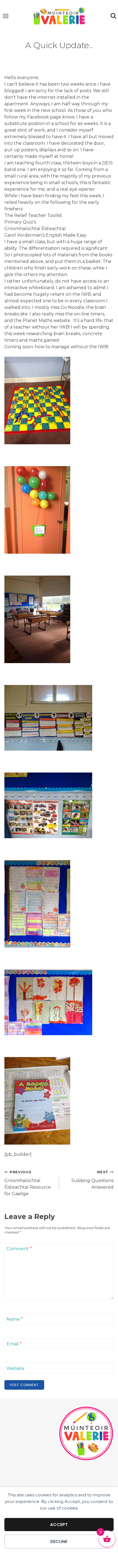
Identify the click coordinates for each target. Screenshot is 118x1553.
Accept (59, 1524)
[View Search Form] (113, 16)
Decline (59, 1541)
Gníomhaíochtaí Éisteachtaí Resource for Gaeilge (27, 1183)
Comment (19, 1248)
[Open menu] (6, 16)
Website (15, 1368)
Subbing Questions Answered (92, 1180)
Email (14, 1343)
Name (15, 1319)
